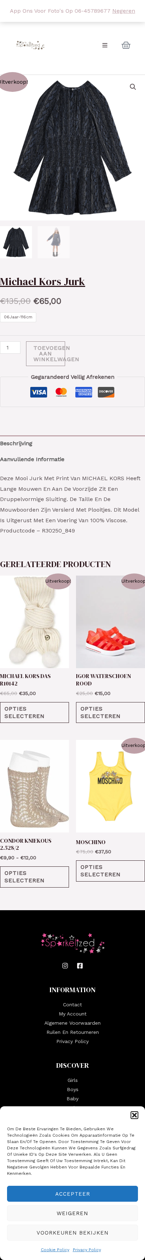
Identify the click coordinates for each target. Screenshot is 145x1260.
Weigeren (72, 1213)
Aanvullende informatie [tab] (32, 459)
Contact (72, 1004)
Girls (73, 1080)
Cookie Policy (55, 1249)
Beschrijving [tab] (16, 443)
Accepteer (72, 1194)
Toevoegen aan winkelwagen (49, 354)
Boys (72, 1089)
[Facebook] (80, 965)
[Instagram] (65, 965)
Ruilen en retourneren (72, 1032)
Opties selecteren (25, 712)
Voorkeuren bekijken (73, 1233)
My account (73, 1014)
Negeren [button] (123, 10)
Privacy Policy (87, 1249)
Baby (72, 1098)
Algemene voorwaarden (72, 1023)
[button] (134, 1115)
